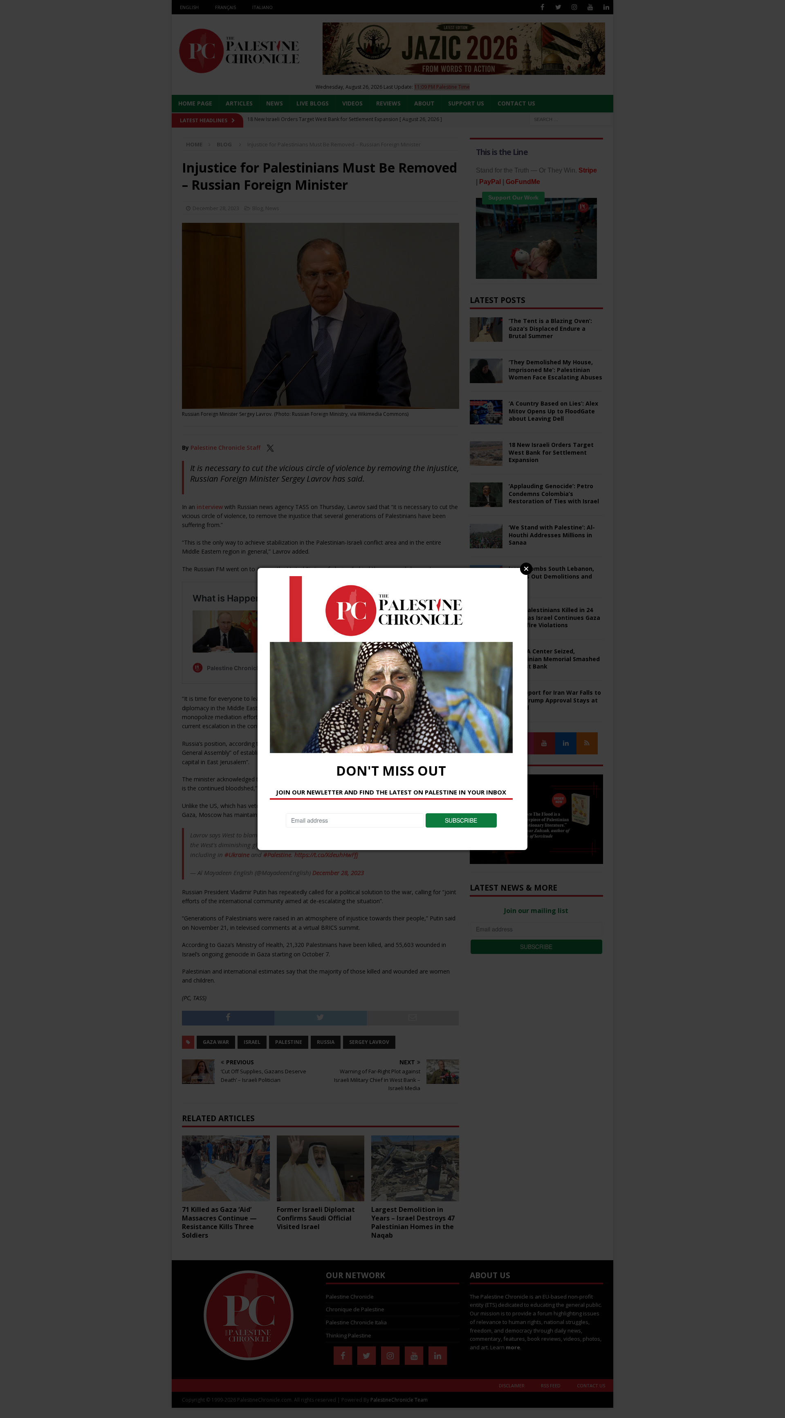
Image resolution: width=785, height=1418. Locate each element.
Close (526, 569)
